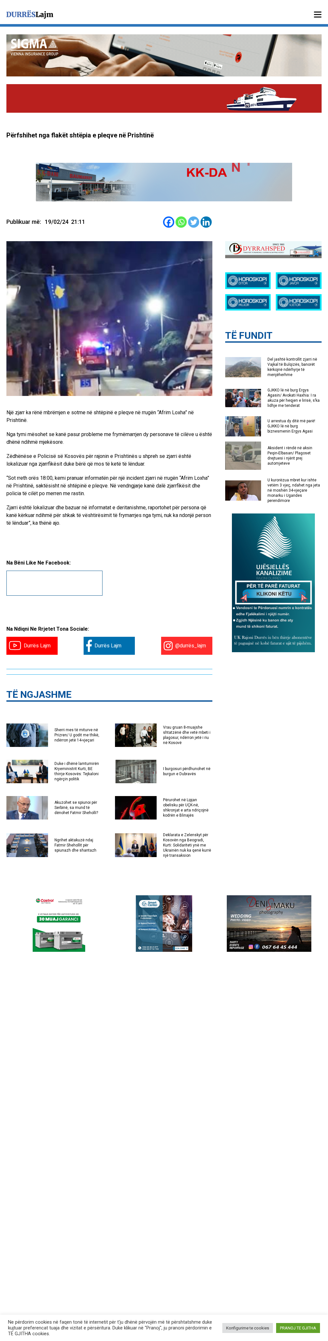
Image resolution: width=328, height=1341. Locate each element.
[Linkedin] (206, 222)
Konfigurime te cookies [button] (247, 1328)
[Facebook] (168, 222)
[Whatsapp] (181, 222)
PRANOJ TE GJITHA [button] (298, 1328)
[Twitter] (193, 222)
